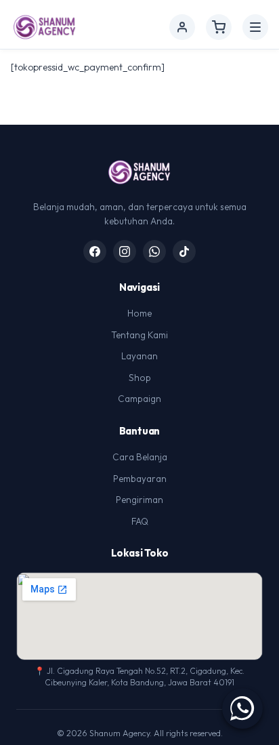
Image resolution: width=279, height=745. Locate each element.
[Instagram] (124, 251)
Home (139, 313)
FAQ (139, 521)
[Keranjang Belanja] (219, 27)
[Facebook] (94, 251)
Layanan (139, 356)
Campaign (139, 398)
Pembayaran (140, 478)
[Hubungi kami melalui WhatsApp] (242, 708)
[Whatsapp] (154, 251)
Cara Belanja (139, 457)
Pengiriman (139, 500)
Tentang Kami (139, 335)
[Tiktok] (184, 251)
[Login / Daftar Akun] (182, 27)
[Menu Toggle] (255, 27)
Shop (140, 377)
